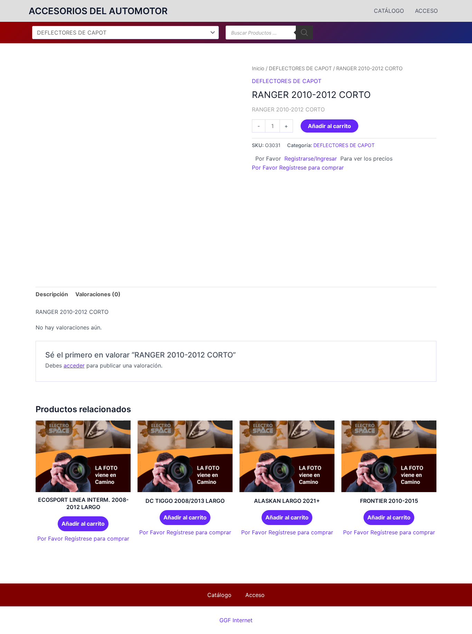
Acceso (426, 11)
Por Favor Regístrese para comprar (298, 167)
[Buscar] (304, 32)
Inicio (258, 68)
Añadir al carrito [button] (83, 523)
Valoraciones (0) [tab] (98, 294)
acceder (74, 365)
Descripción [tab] (52, 294)
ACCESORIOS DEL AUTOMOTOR (98, 11)
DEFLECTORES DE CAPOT (300, 68)
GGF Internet (236, 620)
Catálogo (389, 11)
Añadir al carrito (329, 126)
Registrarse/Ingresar (310, 158)
